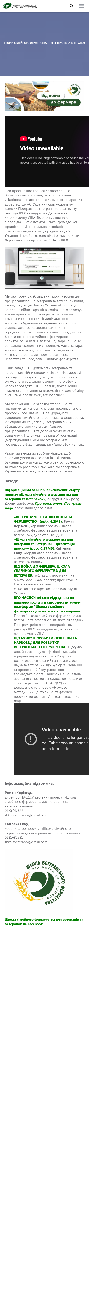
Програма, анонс (48, 503)
